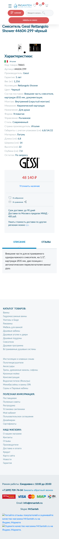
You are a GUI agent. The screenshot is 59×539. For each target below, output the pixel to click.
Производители (10, 445)
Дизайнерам (9, 420)
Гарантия (7, 463)
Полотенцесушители (13, 363)
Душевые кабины (11, 331)
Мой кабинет (9, 413)
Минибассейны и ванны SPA (17, 385)
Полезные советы (11, 402)
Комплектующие (11, 377)
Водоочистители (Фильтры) (16, 381)
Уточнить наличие (30, 186)
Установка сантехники (14, 409)
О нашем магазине (12, 434)
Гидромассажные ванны (15, 316)
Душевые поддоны (12, 338)
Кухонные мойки (11, 374)
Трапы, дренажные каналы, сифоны (20, 370)
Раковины (8, 324)
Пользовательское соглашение (18, 417)
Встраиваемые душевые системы (19, 349)
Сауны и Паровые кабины (15, 388)
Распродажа (9, 406)
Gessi (26, 73)
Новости (7, 459)
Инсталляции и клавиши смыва (18, 359)
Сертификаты (9, 424)
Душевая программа (13, 346)
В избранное (18, 198)
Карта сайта (9, 456)
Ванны (6, 313)
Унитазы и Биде (11, 320)
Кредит (6, 452)
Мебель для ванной (12, 327)
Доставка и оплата (12, 448)
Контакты (7, 437)
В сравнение (18, 202)
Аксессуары (9, 366)
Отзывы (7, 441)
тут (27, 225)
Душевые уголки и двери (15, 335)
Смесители (8, 342)
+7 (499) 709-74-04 (12, 490)
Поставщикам (10, 398)
